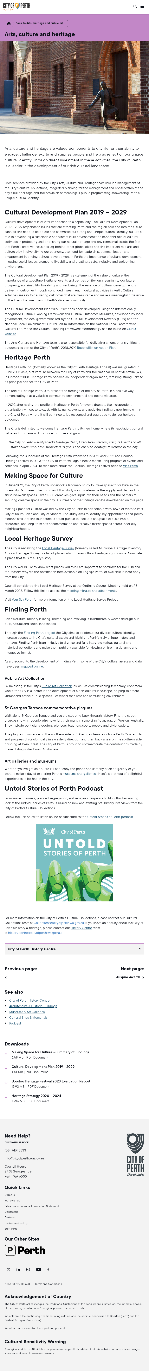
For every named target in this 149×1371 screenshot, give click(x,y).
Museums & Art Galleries (27, 1012)
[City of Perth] (135, 1154)
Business (10, 1217)
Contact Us (11, 1212)
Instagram (28, 1269)
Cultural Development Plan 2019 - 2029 (43, 1067)
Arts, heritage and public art (44, 23)
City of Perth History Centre (29, 1000)
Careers (10, 1195)
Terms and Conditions (48, 1284)
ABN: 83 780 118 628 (17, 1284)
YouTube (39, 1269)
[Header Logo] (16, 9)
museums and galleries (79, 774)
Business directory (16, 1223)
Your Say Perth (22, 599)
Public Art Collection (57, 686)
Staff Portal (11, 1229)
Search (135, 6)
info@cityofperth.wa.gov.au (24, 1158)
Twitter (9, 1269)
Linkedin (18, 1269)
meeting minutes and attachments (91, 591)
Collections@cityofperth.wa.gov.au (59, 923)
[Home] (11, 26)
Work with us (12, 1200)
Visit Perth (130, 466)
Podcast (15, 1023)
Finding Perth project (39, 633)
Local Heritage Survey (58, 548)
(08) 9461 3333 (15, 1150)
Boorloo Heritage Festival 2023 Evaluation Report (51, 1081)
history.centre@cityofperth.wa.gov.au (35, 933)
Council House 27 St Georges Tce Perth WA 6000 (18, 1171)
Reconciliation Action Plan (96, 348)
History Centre (81, 928)
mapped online (32, 666)
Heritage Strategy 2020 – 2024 (36, 1096)
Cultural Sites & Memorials (28, 1017)
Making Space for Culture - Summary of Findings (50, 1052)
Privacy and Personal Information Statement (32, 1206)
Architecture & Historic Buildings (33, 1006)
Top (142, 1347)
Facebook (48, 1269)
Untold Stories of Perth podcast (110, 817)
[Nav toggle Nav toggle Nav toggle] (142, 6)
